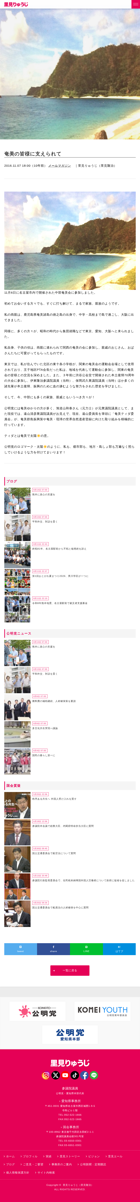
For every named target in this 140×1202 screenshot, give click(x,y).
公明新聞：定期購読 (93, 1164)
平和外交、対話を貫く (45, 521)
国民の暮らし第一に (43, 755)
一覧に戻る (70, 970)
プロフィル (30, 1156)
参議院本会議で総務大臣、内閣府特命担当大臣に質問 (63, 826)
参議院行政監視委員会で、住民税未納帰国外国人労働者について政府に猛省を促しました (83, 880)
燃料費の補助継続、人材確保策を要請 (54, 701)
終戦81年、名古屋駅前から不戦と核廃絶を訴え (59, 548)
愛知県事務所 (71, 1101)
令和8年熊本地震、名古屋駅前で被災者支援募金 (60, 603)
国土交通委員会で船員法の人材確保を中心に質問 (60, 907)
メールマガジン (59, 165)
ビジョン (94, 1156)
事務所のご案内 (62, 1164)
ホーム (10, 1156)
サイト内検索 (46, 1172)
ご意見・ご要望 (33, 1164)
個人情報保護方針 (17, 1172)
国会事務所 (71, 1127)
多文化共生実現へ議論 (45, 728)
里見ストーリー (70, 1156)
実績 (49, 1156)
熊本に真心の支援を (43, 494)
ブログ (10, 1164)
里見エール (115, 1156)
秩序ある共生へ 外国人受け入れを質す (54, 798)
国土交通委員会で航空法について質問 (54, 853)
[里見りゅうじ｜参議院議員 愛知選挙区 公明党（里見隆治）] (16, 5)
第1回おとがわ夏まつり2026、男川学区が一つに (60, 576)
